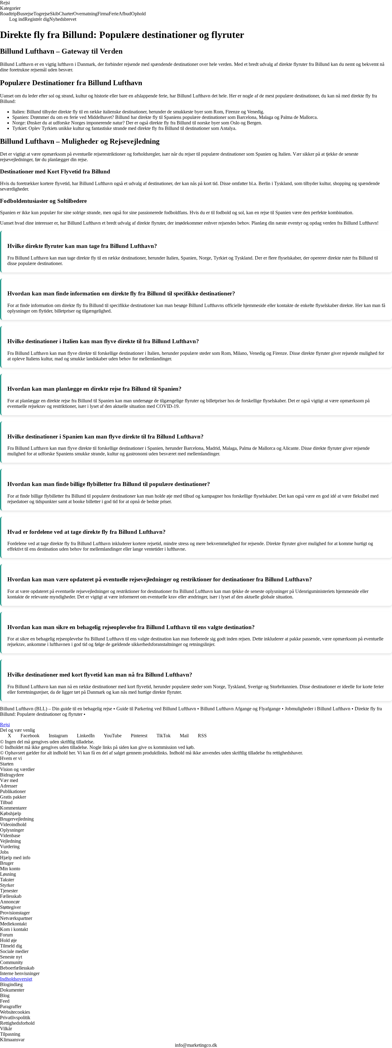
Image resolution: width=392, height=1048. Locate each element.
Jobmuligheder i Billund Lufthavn (317, 708)
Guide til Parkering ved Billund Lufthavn (156, 708)
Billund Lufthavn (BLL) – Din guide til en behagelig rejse (56, 708)
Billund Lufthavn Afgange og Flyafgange (240, 708)
